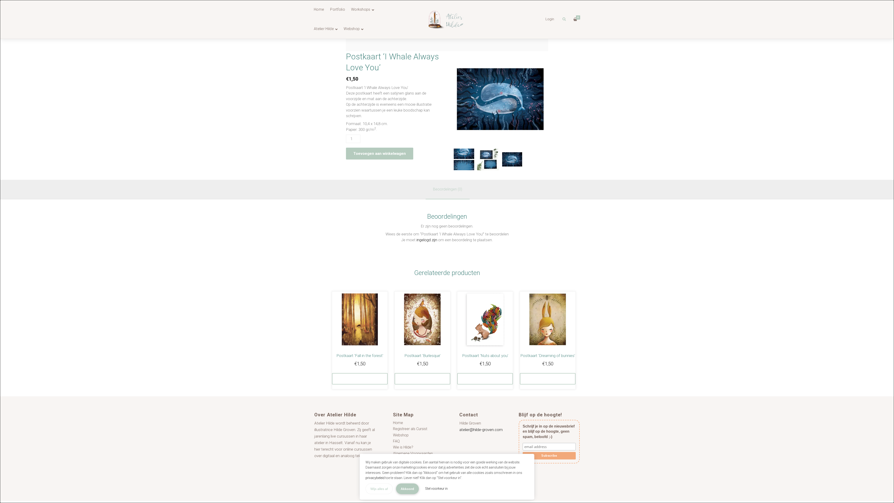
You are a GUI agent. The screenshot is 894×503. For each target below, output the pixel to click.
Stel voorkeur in (436, 488)
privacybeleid (375, 478)
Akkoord (407, 489)
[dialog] (447, 251)
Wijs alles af (379, 489)
